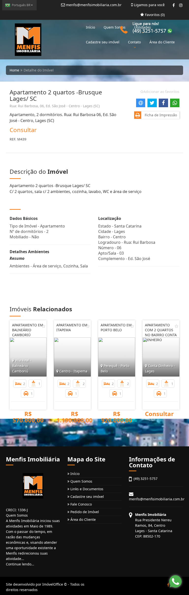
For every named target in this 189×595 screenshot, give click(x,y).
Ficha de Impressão (160, 115)
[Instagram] (181, 5)
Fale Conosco (80, 504)
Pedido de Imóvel (84, 511)
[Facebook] (174, 5)
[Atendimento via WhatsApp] (175, 581)
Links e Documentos (86, 489)
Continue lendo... (20, 564)
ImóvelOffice (52, 584)
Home (14, 70)
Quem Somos (115, 27)
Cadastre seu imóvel (102, 42)
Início (90, 27)
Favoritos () (154, 14)
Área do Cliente (82, 519)
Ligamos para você (149, 4)
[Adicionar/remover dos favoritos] (43, 326)
